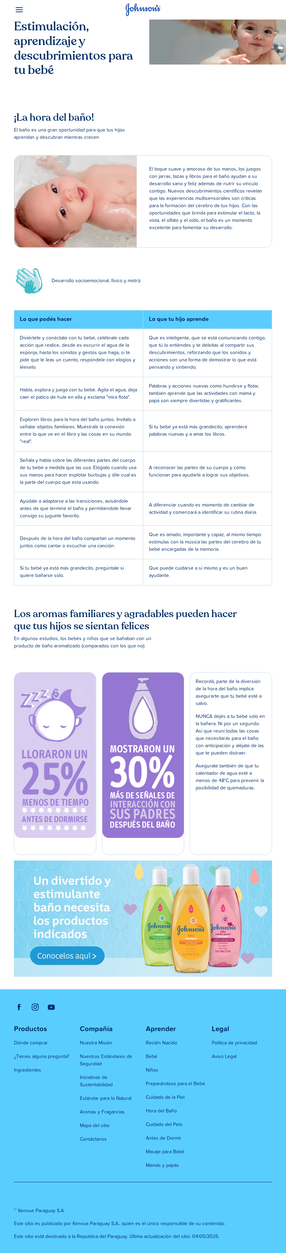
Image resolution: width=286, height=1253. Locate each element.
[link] (19, 1007)
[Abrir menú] (46, 10)
